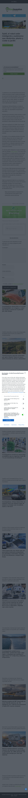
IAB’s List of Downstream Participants (15, 392)
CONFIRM (8, 420)
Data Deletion (6, 424)
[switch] (23, 399)
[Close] (25, 373)
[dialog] (14, 399)
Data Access (14, 424)
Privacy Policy (21, 424)
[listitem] (14, 396)
